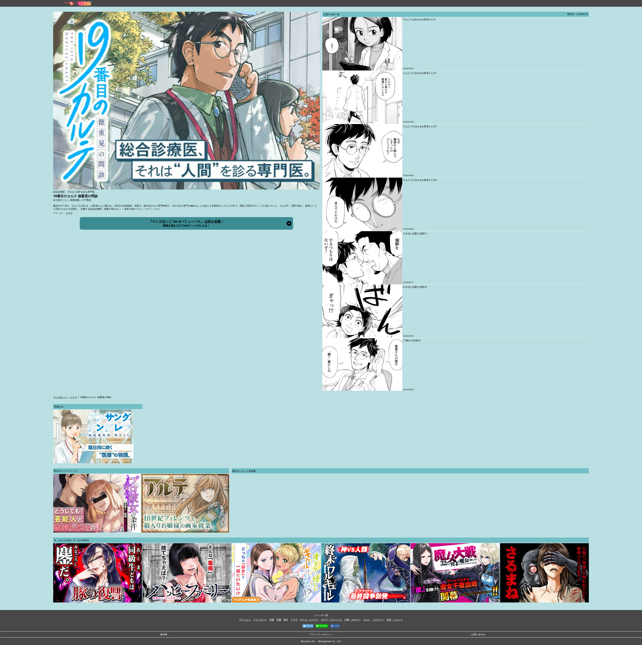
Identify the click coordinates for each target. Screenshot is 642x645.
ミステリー (378, 619)
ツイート (309, 626)
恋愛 (272, 619)
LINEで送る (323, 626)
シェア (336, 626)
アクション (245, 619)
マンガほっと (60, 397)
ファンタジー (260, 619)
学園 (279, 619)
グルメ (366, 619)
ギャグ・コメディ (309, 619)
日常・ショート (395, 619)
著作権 (163, 634)
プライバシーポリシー (321, 634)
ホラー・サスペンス (331, 619)
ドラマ (69, 212)
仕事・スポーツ (352, 619)
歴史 (286, 619)
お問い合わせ (478, 634)
